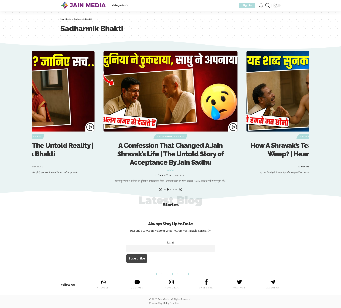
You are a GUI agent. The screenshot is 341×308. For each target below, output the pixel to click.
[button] (160, 189)
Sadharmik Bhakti (170, 136)
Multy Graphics (171, 303)
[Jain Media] (83, 5)
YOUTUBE (137, 288)
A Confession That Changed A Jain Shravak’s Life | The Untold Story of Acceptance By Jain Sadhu (170, 153)
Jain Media (164, 175)
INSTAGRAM (171, 288)
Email (170, 242)
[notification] (261, 5)
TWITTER (239, 288)
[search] (267, 5)
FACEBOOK (206, 288)
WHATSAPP (103, 288)
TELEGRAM (273, 288)
